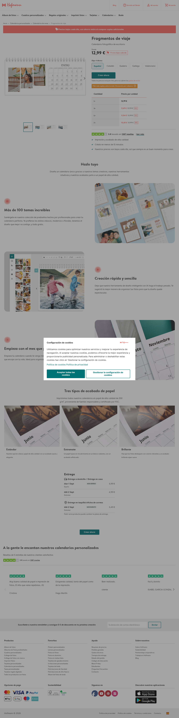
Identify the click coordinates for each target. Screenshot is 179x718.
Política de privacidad (77, 364)
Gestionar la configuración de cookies (108, 373)
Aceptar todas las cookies (66, 373)
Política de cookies (56, 364)
